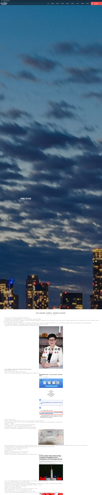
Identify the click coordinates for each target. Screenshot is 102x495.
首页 (48, 3)
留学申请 (62, 3)
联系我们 (87, 3)
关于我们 (77, 3)
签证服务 (67, 3)
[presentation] (2, 198)
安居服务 (72, 3)
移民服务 (52, 3)
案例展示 (82, 3)
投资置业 (57, 3)
